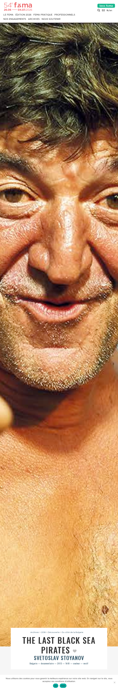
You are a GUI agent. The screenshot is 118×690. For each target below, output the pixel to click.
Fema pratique (42, 15)
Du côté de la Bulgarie (72, 632)
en (111, 10)
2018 (43, 632)
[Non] (114, 682)
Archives (34, 19)
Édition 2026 (23, 15)
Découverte (54, 632)
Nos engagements (14, 19)
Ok (55, 686)
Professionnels (64, 15)
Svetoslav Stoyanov (59, 657)
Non (63, 686)
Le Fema (8, 15)
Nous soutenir (51, 19)
